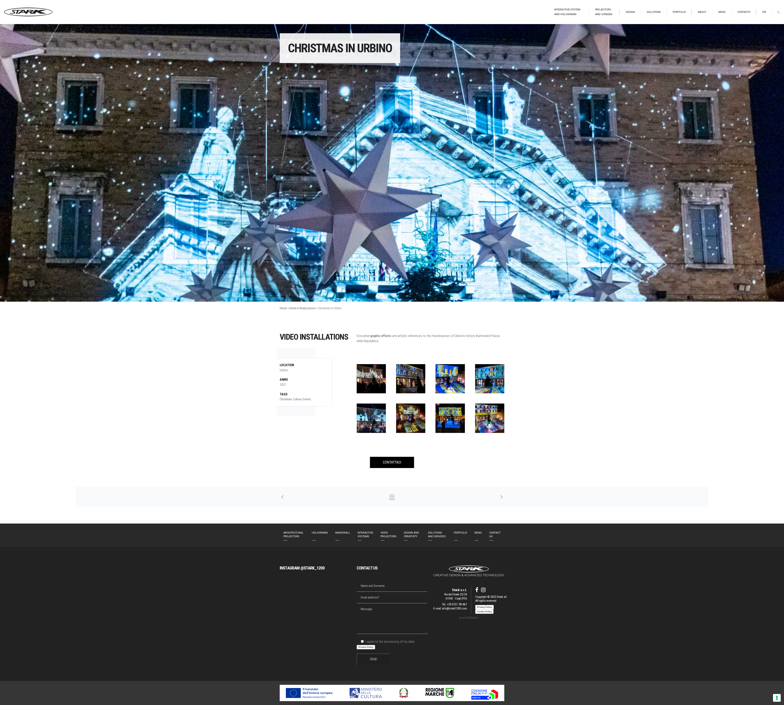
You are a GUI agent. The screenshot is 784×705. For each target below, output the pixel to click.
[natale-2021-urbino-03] (410, 418)
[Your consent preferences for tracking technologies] (777, 698)
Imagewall (342, 532)
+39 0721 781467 (457, 604)
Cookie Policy (484, 611)
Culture (297, 399)
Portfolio (460, 532)
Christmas (286, 399)
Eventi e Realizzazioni (302, 308)
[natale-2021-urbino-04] (371, 418)
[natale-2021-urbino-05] (489, 378)
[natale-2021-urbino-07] (410, 378)
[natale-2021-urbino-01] (450, 418)
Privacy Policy (365, 647)
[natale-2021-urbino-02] (489, 418)
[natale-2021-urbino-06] (450, 378)
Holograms (320, 532)
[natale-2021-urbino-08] (371, 378)
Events (307, 399)
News (478, 532)
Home (283, 308)
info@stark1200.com (454, 608)
